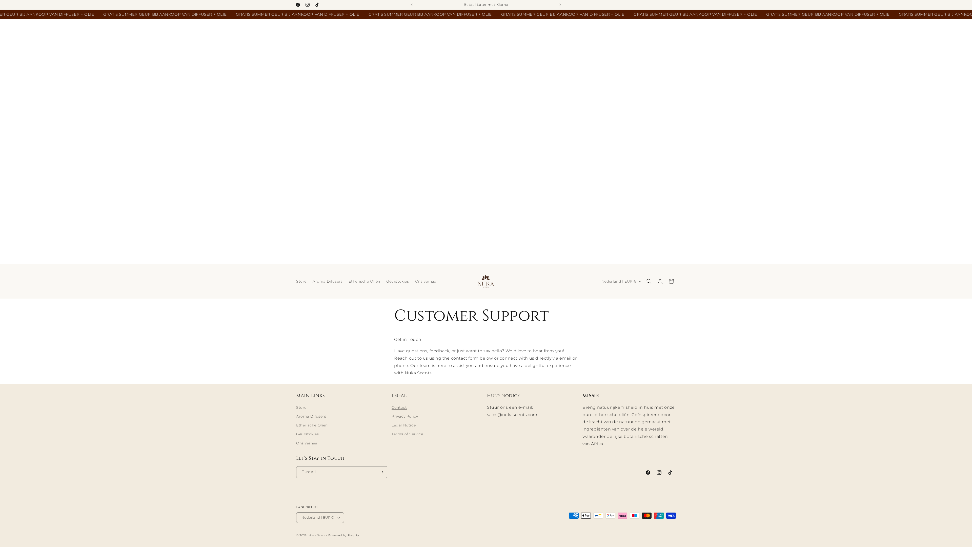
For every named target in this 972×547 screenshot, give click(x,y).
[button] (649, 281)
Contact (399, 407)
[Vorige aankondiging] (411, 5)
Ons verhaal (307, 443)
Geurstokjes (307, 434)
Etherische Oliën (312, 425)
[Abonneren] (381, 472)
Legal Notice (404, 425)
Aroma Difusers (311, 416)
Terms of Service (407, 434)
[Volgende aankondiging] (560, 5)
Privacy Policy (405, 416)
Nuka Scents (318, 535)
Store (301, 407)
